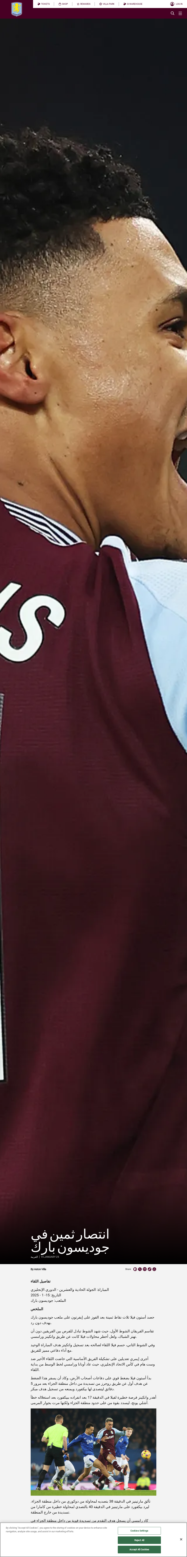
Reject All (139, 1540)
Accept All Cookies (139, 1549)
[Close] (181, 1539)
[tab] (43, 4)
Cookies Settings (139, 1530)
